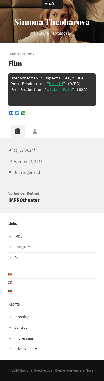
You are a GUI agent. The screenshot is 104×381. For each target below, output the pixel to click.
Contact (20, 327)
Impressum (23, 338)
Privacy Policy (25, 349)
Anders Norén (84, 370)
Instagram (22, 247)
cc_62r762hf (24, 150)
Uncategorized (26, 172)
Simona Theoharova (52, 21)
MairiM (56, 84)
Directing (21, 317)
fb (16, 258)
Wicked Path (59, 89)
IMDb (18, 236)
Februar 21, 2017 (27, 161)
